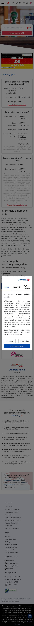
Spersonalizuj (24, 341)
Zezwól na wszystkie (17, 346)
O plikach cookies (27, 287)
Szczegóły (17, 287)
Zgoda (7, 287)
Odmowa (9, 341)
